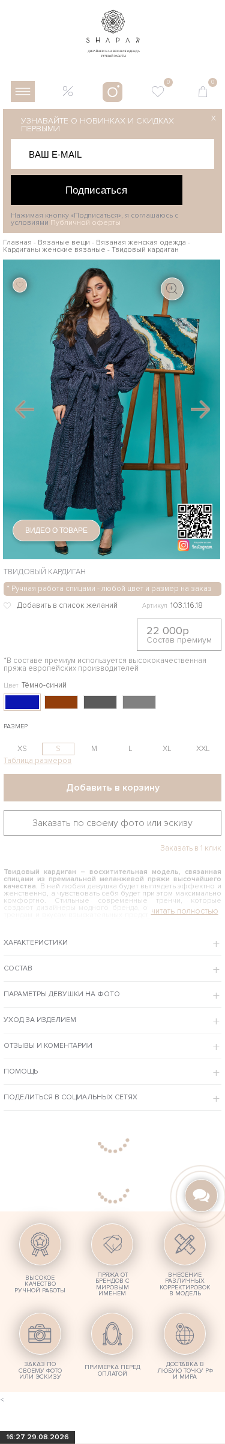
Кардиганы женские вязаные (54, 249)
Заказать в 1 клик (190, 848)
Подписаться (96, 190)
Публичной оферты (85, 222)
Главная (17, 242)
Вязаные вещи (64, 242)
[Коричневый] (61, 702)
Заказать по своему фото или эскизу (112, 823)
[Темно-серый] (100, 702)
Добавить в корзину (113, 788)
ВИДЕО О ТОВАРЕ (56, 530)
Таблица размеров (37, 760)
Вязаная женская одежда (141, 242)
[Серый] (139, 702)
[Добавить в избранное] (67, 606)
